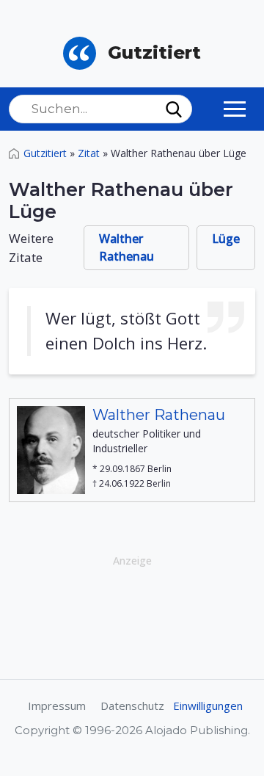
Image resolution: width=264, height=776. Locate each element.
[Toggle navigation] (234, 108)
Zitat (89, 153)
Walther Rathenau (126, 247)
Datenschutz (132, 705)
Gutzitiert (45, 153)
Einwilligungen (208, 705)
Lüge (226, 239)
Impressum (57, 705)
